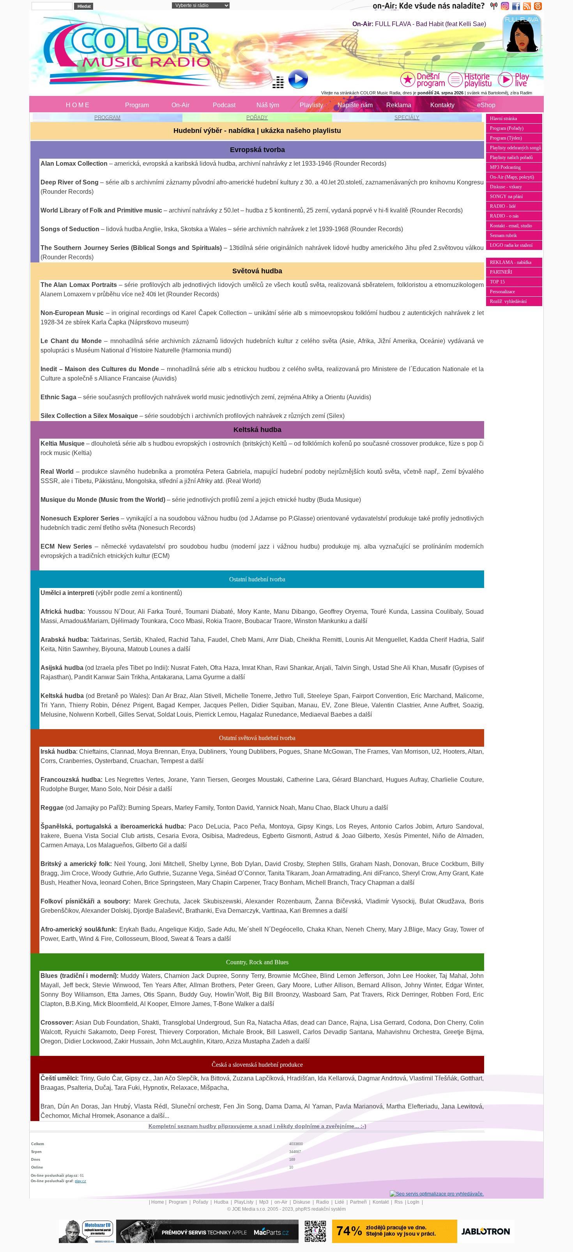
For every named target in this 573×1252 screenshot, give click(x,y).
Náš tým (267, 105)
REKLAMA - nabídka (510, 262)
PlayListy (244, 1202)
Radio (323, 1202)
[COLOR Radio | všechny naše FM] (437, 6)
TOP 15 (497, 282)
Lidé (340, 1202)
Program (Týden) (506, 138)
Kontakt (381, 1202)
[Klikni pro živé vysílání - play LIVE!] (514, 79)
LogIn (414, 1202)
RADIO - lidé (503, 206)
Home (157, 1202)
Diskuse (302, 1202)
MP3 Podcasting (505, 167)
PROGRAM (107, 117)
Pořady (201, 1202)
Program (137, 105)
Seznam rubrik (503, 235)
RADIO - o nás (504, 216)
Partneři (359, 1202)
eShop (486, 105)
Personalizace (502, 291)
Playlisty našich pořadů (511, 157)
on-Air (281, 1202)
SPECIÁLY (406, 117)
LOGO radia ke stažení (511, 245)
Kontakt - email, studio (511, 225)
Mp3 (264, 1202)
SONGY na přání (506, 196)
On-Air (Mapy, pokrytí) (512, 177)
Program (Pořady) (506, 128)
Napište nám (355, 105)
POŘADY (257, 117)
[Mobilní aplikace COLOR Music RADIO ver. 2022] (315, 1231)
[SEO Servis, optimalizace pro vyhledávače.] (437, 1193)
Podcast (224, 105)
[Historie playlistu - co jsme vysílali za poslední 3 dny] (470, 79)
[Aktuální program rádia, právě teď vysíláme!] (423, 79)
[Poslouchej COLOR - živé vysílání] (292, 80)
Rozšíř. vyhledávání (508, 301)
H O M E (77, 105)
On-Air (180, 105)
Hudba (222, 1202)
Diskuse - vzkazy (506, 186)
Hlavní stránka (503, 118)
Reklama (398, 105)
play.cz (80, 1181)
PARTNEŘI (501, 272)
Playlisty (311, 105)
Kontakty (442, 105)
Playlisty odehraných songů (515, 148)
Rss (399, 1202)
